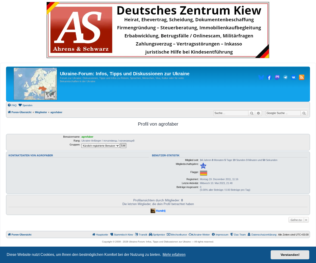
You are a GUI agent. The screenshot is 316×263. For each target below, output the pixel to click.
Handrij (160, 210)
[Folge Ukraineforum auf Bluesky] (261, 78)
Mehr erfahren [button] (174, 255)
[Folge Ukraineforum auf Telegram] (285, 78)
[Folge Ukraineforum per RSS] (301, 78)
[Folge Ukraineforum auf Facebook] (269, 78)
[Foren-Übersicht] (35, 84)
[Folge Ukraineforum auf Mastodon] (277, 78)
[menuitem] (12, 105)
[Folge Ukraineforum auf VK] (293, 78)
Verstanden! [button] (290, 255)
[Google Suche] (304, 113)
